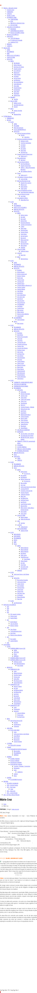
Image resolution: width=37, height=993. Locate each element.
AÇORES (8, 646)
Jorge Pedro (13, 633)
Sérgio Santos (24, 188)
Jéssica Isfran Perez (25, 200)
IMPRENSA (9, 44)
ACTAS (11, 21)
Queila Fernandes (25, 417)
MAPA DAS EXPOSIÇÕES (19, 209)
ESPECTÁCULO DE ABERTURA (20, 384)
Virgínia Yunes (17, 95)
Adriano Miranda (24, 550)
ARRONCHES (9, 667)
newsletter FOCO (14, 42)
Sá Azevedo (16, 726)
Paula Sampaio (24, 187)
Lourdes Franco (20, 308)
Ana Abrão (19, 270)
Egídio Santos (24, 555)
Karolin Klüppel (13, 622)
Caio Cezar (23, 485)
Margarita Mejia (17, 114)
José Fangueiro (24, 569)
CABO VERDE (9, 728)
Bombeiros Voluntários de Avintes (24, 139)
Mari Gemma (20, 310)
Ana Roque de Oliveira (19, 67)
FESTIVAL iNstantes (7, 116)
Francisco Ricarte (24, 232)
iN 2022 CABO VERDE (14, 730)
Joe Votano (23, 145)
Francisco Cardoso (21, 287)
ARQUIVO (9, 120)
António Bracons (20, 272)
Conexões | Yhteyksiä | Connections (22, 766)
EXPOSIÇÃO (16, 652)
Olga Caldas (16, 86)
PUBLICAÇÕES (10, 36)
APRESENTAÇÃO (17, 534)
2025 (8, 607)
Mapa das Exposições (18, 128)
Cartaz (15, 671)
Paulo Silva (19, 599)
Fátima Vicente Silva (25, 409)
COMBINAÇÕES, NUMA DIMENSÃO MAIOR (23, 382)
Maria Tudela (20, 367)
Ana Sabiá (23, 217)
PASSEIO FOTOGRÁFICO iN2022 (17, 33)
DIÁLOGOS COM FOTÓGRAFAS (24, 449)
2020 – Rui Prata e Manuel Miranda (11, 795)
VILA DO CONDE (13, 101)
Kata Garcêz (16, 696)
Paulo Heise (23, 150)
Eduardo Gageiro (17, 69)
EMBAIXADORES (10, 118)
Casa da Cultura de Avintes (23, 162)
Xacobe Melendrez (21, 377)
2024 (8, 608)
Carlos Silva (19, 339)
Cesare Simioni (20, 584)
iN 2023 (12, 261)
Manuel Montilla (21, 597)
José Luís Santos (17, 78)
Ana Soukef (23, 219)
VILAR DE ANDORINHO (22, 529)
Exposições (16, 711)
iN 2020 (12, 462)
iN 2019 (12, 532)
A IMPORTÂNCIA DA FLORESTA (16, 31)
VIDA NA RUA (13, 29)
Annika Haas (23, 392)
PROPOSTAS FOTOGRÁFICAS (9, 605)
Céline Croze (23, 401)
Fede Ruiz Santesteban (26, 143)
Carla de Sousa (24, 396)
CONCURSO (26, 137)
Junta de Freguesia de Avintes (23, 133)
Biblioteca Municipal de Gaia (23, 181)
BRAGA (11, 109)
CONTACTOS (9, 46)
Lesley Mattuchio (17, 84)
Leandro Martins (21, 361)
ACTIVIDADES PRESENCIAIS (23, 451)
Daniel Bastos (27, 559)
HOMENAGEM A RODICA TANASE (21, 386)
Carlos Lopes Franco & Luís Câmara (28, 487)
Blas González (24, 483)
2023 (8, 610)
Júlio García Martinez (18, 82)
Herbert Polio (20, 591)
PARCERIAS (5, 781)
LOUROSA (12, 112)
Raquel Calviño (24, 418)
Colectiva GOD (20, 282)
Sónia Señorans (24, 420)
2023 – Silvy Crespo (11, 787)
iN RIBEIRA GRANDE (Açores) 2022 (17, 648)
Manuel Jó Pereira (21, 365)
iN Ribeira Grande (18, 662)
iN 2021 (12, 380)
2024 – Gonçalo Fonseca (12, 785)
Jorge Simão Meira (21, 295)
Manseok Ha (16, 73)
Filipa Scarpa (23, 228)
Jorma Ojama (24, 234)
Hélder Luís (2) (24, 175)
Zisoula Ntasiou (24, 428)
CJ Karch (22, 226)
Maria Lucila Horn (24, 240)
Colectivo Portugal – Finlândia (27, 407)
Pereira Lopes (17, 677)
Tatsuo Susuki (17, 700)
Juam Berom (20, 299)
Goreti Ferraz (20, 589)
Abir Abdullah (17, 63)
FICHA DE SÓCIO (10, 10)
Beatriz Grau (20, 278)
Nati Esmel (23, 160)
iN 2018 (12, 572)
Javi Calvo (23, 563)
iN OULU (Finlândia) (14, 760)
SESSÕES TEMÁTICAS (22, 447)
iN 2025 (12, 122)
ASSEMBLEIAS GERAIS (12, 17)
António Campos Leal (22, 274)
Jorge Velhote (20, 356)
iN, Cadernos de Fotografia (16, 40)
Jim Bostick (16, 76)
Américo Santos (24, 215)
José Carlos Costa (21, 297)
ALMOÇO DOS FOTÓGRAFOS (13, 55)
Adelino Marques (17, 65)
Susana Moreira (24, 424)
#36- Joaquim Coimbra (15, 614)
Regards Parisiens (17, 88)
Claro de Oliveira (14, 624)
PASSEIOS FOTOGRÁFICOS (13, 35)
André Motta (20, 335)
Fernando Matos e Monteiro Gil (24, 285)
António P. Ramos (21, 276)
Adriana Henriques (18, 673)
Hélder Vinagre (17, 74)
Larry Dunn (19, 359)
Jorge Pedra (23, 565)
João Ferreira (20, 352)
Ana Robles (19, 333)
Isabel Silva (23, 496)
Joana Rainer (23, 413)
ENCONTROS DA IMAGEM (12, 783)
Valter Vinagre (24, 245)
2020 (8, 627)
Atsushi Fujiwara (24, 517)
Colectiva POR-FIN (25, 489)
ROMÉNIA (9, 778)
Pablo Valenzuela (21, 373)
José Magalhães (20, 304)
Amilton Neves (24, 472)
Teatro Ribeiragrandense (19, 664)
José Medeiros (17, 80)
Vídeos (15, 776)
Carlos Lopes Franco (21, 582)
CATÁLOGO (19, 460)
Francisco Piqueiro (25, 493)
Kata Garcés (23, 238)
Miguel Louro (24, 185)
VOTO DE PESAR (13, 25)
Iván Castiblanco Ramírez (26, 171)
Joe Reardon (20, 595)
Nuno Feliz (23, 255)
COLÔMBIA (9, 743)
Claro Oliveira (13, 629)
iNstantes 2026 (6, 48)
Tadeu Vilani (16, 92)
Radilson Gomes (17, 103)
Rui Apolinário (17, 90)
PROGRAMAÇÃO (10, 52)
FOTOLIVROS (20, 445)
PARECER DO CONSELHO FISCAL (17, 23)
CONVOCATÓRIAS (14, 19)
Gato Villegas (20, 291)
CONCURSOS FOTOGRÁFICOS (13, 27)
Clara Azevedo (24, 403)
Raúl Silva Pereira (24, 244)
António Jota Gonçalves (22, 337)
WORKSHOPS (20, 432)
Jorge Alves (23, 147)
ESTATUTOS (9, 14)
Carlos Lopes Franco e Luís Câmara (21, 574)
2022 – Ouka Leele (11, 791)
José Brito (16, 722)
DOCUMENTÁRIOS (18, 318)
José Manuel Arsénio (18, 690)
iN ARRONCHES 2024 (14, 705)
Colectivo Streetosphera (26, 225)
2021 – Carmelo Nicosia (12, 793)
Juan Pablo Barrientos (18, 105)
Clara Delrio (19, 340)
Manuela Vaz (17, 740)
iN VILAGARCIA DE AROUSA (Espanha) (18, 749)
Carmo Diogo (24, 397)
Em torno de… (27, 474)
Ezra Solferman (17, 71)
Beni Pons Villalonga (25, 164)
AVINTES (12, 61)
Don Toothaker (20, 586)
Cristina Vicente (24, 527)
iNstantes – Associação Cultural (10, 8)
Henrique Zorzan (21, 350)
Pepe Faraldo (24, 512)
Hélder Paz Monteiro (25, 519)
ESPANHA (9, 747)
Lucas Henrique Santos (26, 504)
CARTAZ (8, 50)
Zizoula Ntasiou (17, 703)
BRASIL (8, 719)
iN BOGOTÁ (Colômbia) (15, 745)
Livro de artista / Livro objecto (27, 434)
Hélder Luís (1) (24, 156)
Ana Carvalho (23, 475)
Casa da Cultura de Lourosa (23, 194)
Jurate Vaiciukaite (21, 358)
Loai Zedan (23, 196)
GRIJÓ (18, 521)
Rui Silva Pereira (20, 717)
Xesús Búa (23, 247)
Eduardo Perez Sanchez (26, 183)
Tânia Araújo (16, 93)
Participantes (16, 768)
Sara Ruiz (16, 99)
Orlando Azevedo (21, 371)
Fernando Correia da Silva (26, 491)
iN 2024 (12, 202)
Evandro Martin (13, 618)
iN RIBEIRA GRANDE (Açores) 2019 (17, 658)
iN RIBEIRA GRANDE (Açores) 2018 (17, 660)
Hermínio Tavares (18, 675)
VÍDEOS (15, 321)
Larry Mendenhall (18, 603)
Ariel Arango (23, 553)
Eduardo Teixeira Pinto (26, 166)
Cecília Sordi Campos (25, 399)
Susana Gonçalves (25, 422)
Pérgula (19, 173)
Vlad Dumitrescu (24, 259)
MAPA (8, 54)
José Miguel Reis (24, 498)
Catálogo (16, 774)
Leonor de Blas (24, 179)
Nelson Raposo (20, 369)
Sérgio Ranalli (20, 316)
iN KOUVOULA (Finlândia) (16, 762)
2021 (8, 620)
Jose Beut (23, 523)
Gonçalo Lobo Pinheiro (22, 348)
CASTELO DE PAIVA (21, 249)
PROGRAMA (16, 126)
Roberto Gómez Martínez (23, 314)
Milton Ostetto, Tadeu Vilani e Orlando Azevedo (27, 509)
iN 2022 (12, 325)
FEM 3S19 (23, 405)
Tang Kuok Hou (24, 152)
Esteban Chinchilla (18, 111)
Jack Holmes (20, 293)
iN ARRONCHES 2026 (14, 669)
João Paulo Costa (21, 593)
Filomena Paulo (24, 230)
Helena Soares (13, 616)
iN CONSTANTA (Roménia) (16, 779)
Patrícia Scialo (24, 242)
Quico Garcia (23, 513)
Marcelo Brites (24, 506)
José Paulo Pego (20, 354)
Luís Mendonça (17, 724)
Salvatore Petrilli (24, 531)
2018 (8, 643)
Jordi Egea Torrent (25, 500)
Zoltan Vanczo (20, 378)
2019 (8, 637)
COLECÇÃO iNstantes (14, 38)
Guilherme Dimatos (25, 494)
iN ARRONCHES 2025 (14, 684)
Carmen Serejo (20, 280)
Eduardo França (20, 283)
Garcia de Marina (21, 713)
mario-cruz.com (15, 809)
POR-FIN (15, 107)
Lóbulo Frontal (20, 363)
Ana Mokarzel (24, 477)
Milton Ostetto (20, 312)
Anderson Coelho (24, 141)
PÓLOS (15, 455)
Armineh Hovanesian (25, 394)
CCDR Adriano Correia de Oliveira (24, 177)
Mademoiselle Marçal (26, 415)
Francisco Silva (20, 346)
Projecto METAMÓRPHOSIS (20, 130)
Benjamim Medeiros (25, 223)
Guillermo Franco (25, 251)
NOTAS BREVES (17, 536)
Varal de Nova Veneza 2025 (16, 721)
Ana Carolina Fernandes (22, 580)
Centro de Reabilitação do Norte (24, 190)
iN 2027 (12, 576)
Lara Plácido (19, 306)
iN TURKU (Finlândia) (15, 759)
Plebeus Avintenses (21, 158)
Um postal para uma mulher (27, 436)
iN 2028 (12, 601)
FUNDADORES (10, 12)
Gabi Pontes (23, 411)
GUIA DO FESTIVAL (11, 57)
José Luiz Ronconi (21, 302)
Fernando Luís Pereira (22, 344)
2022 (8, 612)
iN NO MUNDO (6, 645)
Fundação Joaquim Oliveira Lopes (24, 154)
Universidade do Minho (22, 198)
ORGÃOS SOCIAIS (11, 15)
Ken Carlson (23, 149)
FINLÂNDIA (9, 757)
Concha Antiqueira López (16, 631)
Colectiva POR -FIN (21, 342)
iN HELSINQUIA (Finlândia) (16, 764)
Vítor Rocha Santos (18, 681)
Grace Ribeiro (17, 736)
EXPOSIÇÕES (10, 59)
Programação (17, 709)
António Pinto (24, 221)
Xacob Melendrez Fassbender (27, 192)
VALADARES (12, 97)
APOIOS (15, 540)
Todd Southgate (20, 320)
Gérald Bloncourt (24, 557)
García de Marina (21, 289)
